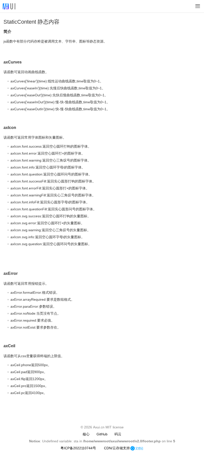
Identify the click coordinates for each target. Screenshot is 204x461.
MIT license (114, 427)
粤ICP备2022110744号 (78, 448)
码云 (117, 434)
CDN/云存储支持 (117, 448)
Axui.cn (98, 427)
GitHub (102, 434)
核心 (86, 434)
